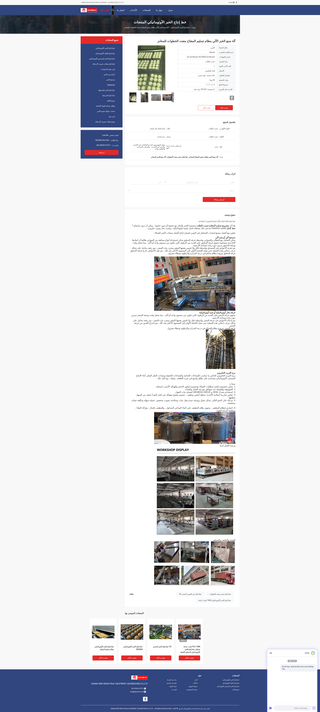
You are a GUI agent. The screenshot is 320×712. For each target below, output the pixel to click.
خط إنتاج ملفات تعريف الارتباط (104, 64)
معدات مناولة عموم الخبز (106, 111)
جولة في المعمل (172, 683)
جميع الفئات (235, 689)
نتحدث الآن (224, 108)
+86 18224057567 (102, 140)
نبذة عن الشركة (172, 680)
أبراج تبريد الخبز (109, 74)
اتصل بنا (174, 689)
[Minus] (270, 652)
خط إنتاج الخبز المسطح (106, 90)
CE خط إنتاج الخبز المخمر (162, 647)
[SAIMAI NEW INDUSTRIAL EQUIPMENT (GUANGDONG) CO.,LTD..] (89, 10)
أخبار (196, 680)
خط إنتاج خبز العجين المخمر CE (190, 594)
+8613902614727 (104, 145)
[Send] (271, 708)
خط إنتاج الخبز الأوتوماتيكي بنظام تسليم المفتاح (104, 648)
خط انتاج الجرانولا (108, 95)
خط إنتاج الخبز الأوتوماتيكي (180, 27)
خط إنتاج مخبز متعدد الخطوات (220, 594)
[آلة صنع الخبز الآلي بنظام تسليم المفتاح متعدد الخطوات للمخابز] (151, 68)
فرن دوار (111, 116)
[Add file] (314, 708)
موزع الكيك (111, 101)
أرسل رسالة (219, 199)
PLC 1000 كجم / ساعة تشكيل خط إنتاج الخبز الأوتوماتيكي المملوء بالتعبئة (190, 649)
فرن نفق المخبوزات (108, 69)
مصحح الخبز (110, 80)
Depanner (111, 85)
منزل (194, 27)
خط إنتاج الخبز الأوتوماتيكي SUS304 (133, 648)
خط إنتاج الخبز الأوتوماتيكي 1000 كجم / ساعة (214, 600)
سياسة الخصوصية (192, 689)
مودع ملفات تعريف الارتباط (105, 122)
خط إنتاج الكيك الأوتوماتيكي (105, 53)
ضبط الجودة (173, 686)
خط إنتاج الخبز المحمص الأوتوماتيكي (102, 59)
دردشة (101, 152)
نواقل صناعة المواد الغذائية (105, 106)
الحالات (195, 683)
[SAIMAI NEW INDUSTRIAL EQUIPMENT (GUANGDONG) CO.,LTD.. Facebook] (236, 2)
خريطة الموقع (193, 686)
